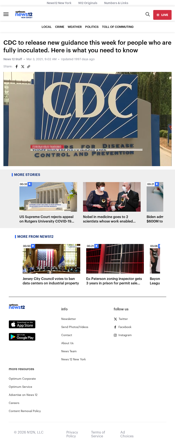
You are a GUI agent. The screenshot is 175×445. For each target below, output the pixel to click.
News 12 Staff (12, 59)
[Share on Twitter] (22, 66)
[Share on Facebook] (16, 66)
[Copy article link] (28, 66)
